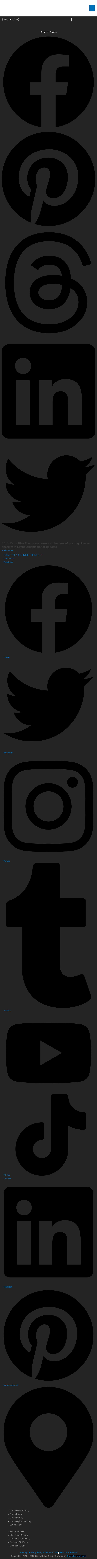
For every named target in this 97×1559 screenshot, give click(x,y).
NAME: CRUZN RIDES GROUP (23, 555)
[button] (48, 82)
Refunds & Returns (68, 1552)
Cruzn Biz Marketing (76, 1556)
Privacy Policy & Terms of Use (43, 1552)
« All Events (7, 550)
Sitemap (23, 1552)
